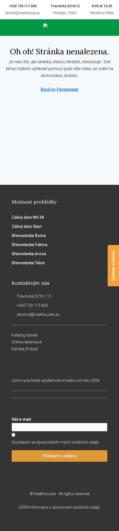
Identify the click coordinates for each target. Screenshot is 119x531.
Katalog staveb (25, 335)
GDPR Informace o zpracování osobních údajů (60, 507)
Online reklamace (27, 342)
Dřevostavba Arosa (29, 254)
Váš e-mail (21, 419)
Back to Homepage (59, 89)
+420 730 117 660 (23, 6)
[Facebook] (45, 521)
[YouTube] (74, 521)
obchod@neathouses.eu (22, 13)
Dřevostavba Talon (28, 263)
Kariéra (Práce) (25, 349)
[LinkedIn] (64, 521)
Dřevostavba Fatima (29, 244)
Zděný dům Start (27, 226)
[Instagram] (54, 521)
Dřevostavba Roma (29, 235)
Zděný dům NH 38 (28, 217)
